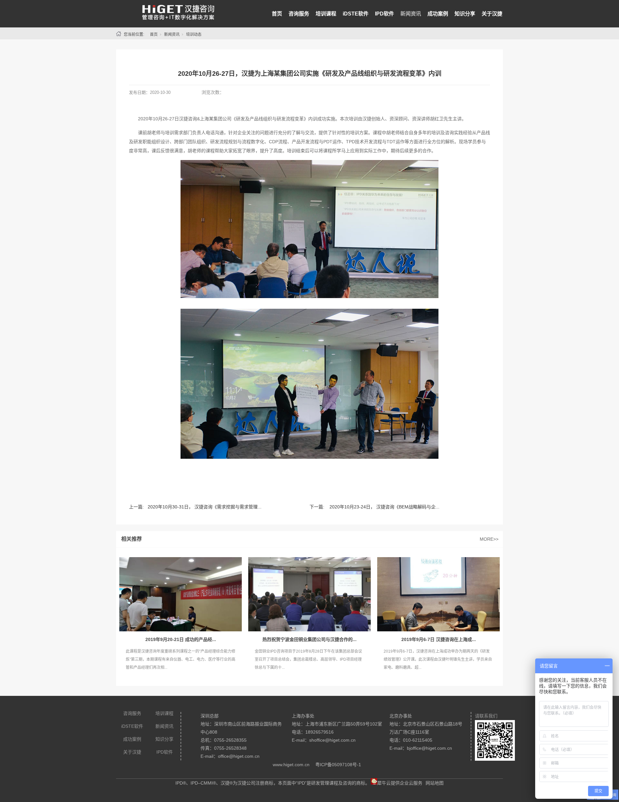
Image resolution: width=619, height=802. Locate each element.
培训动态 (193, 34)
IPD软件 (384, 13)
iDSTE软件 (355, 13)
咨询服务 (299, 13)
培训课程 (326, 13)
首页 (277, 13)
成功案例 (437, 13)
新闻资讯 (410, 13)
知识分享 (465, 13)
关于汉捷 (492, 13)
